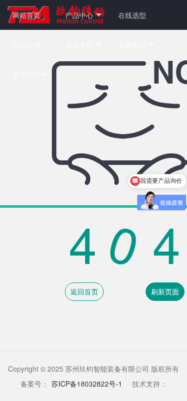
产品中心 (79, 15)
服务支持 (79, 45)
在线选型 (132, 15)
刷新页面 (165, 291)
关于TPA (25, 75)
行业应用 (26, 45)
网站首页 (26, 15)
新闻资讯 (132, 45)
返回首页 (84, 291)
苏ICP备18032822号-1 (86, 384)
